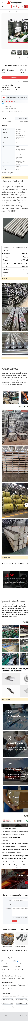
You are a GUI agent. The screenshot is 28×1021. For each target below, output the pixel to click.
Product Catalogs (22, 961)
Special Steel (13, 985)
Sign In (3, 111)
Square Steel (22, 985)
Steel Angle (17, 966)
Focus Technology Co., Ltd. (18, 1015)
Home (2, 11)
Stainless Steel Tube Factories (9, 996)
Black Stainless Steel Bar (21, 1003)
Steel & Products (22, 11)
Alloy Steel (5, 985)
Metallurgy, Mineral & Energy (11, 11)
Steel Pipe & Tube (19, 969)
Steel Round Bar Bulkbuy (8, 1007)
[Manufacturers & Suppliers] (14, 2)
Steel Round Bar (18, 964)
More (2, 972)
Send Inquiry (14, 77)
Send (14, 921)
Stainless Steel (4, 966)
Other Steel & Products (6, 964)
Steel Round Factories (8, 999)
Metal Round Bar (6, 989)
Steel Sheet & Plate (5, 969)
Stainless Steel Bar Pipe (21, 999)
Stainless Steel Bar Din (8, 1003)
